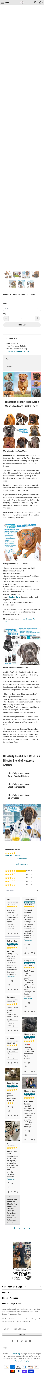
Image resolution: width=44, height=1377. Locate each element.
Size (5, 304)
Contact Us (9, 367)
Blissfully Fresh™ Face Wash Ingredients (18, 785)
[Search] (35, 2)
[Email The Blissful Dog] (13, 1341)
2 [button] (19, 1228)
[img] (12, 906)
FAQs (7, 359)
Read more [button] (28, 940)
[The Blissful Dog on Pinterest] (26, 1341)
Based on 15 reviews (13, 855)
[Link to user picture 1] (29, 1024)
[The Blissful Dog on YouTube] (30, 1341)
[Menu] (1, 2)
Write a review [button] (22, 858)
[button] (10, 871)
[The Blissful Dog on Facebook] (18, 1341)
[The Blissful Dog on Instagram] (22, 1341)
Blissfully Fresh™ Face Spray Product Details (18, 774)
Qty (4, 314)
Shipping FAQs (11, 338)
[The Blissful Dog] (22, 2)
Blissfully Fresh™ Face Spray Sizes (18, 796)
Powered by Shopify (22, 1361)
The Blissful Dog (14, 1354)
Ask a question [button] (22, 864)
